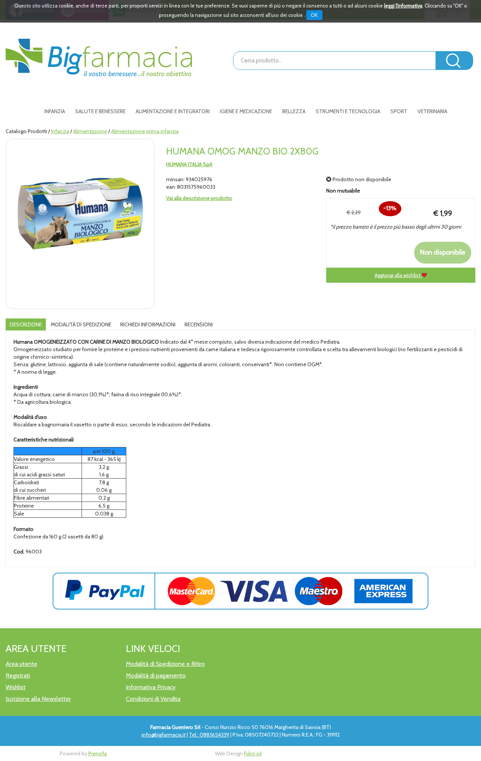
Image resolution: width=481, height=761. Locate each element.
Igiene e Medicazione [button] (246, 111)
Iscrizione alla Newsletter (38, 698)
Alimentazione (90, 131)
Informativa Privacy (150, 687)
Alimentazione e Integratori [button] (173, 111)
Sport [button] (398, 111)
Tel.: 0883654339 (209, 734)
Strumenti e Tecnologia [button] (348, 111)
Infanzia (60, 131)
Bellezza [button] (294, 111)
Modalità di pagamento (156, 675)
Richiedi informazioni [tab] (147, 324)
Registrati (18, 675)
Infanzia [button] (54, 111)
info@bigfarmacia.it (164, 734)
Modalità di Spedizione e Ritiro (165, 663)
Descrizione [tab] (26, 324)
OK (314, 15)
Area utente (21, 663)
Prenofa (97, 753)
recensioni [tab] (199, 324)
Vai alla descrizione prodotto (199, 198)
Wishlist (16, 687)
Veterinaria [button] (432, 111)
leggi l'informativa (403, 6)
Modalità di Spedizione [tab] (81, 324)
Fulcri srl (253, 753)
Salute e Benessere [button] (100, 111)
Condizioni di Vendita (153, 698)
